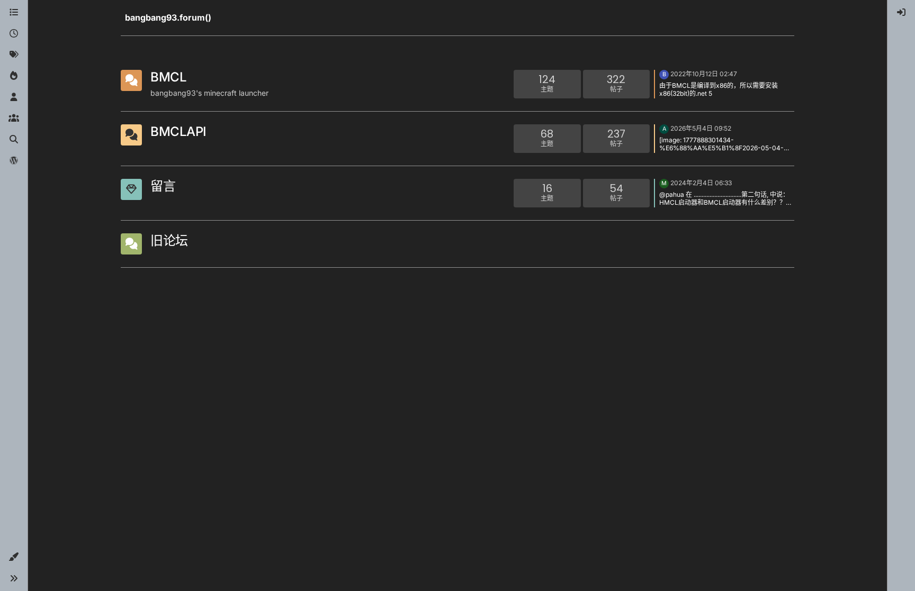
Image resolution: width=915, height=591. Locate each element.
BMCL (168, 77)
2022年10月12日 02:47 (703, 74)
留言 (162, 186)
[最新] (13, 33)
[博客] (13, 160)
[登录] (901, 12)
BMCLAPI (178, 131)
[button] (13, 557)
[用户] (13, 97)
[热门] (13, 76)
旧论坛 (169, 240)
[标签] (13, 55)
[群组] (13, 118)
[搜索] (13, 139)
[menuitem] (901, 12)
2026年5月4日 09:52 (700, 128)
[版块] (13, 12)
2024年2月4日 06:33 (701, 183)
